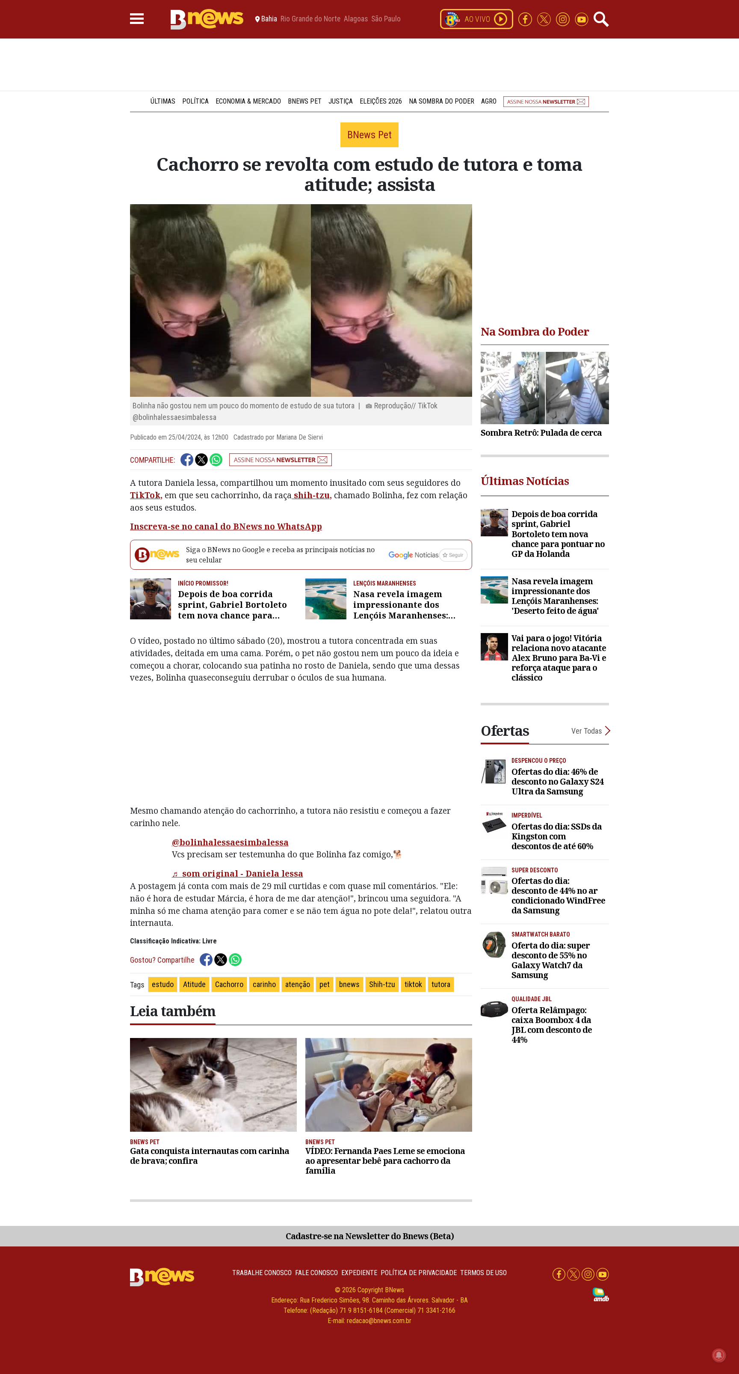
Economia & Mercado (248, 101)
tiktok (413, 984)
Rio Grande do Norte (310, 19)
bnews (349, 984)
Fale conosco (316, 1273)
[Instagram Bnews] (563, 19)
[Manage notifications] (719, 1355)
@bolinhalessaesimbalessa (230, 842)
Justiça (340, 101)
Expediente (359, 1273)
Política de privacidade (419, 1273)
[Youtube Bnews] (581, 19)
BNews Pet (305, 101)
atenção (297, 984)
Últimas (163, 101)
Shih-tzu (382, 984)
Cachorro (229, 984)
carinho (264, 984)
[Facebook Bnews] (526, 19)
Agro (489, 101)
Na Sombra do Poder (441, 101)
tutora (441, 984)
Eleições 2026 (381, 101)
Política (195, 101)
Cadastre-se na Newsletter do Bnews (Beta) (370, 1236)
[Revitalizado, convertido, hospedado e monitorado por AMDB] (601, 1294)
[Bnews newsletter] (546, 101)
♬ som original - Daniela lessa (237, 873)
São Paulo (386, 19)
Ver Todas (586, 730)
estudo (163, 984)
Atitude (194, 984)
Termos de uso (483, 1273)
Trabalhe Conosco (262, 1273)
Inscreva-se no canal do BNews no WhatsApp (226, 526)
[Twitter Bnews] (544, 19)
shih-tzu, (312, 495)
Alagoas (356, 19)
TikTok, (146, 495)
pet (324, 984)
